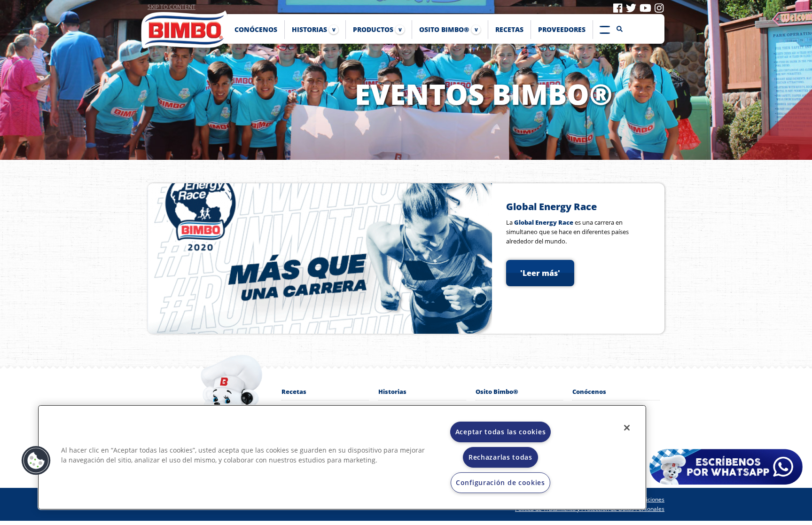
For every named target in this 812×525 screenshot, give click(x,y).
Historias (392, 391)
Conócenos (589, 391)
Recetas (293, 391)
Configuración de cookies (500, 482)
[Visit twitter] (631, 7)
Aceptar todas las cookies (500, 431)
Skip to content (171, 7)
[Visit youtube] (645, 7)
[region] (342, 457)
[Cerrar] (627, 427)
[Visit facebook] (617, 7)
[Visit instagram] (659, 7)
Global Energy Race (551, 206)
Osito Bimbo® (497, 391)
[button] (36, 461)
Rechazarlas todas (500, 457)
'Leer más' (540, 273)
